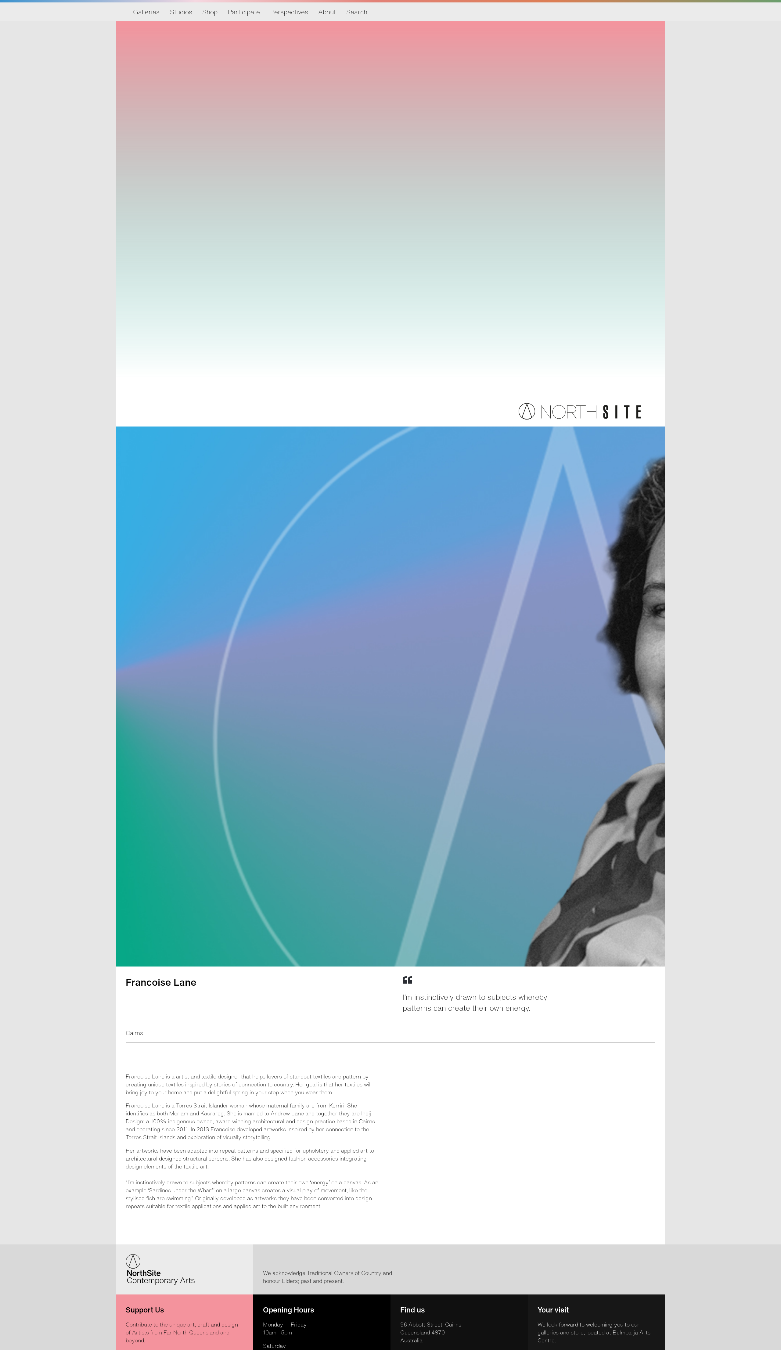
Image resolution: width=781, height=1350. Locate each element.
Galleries (146, 11)
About (327, 11)
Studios (181, 11)
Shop (210, 11)
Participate (244, 11)
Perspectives (289, 11)
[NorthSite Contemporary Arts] (580, 418)
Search (356, 11)
